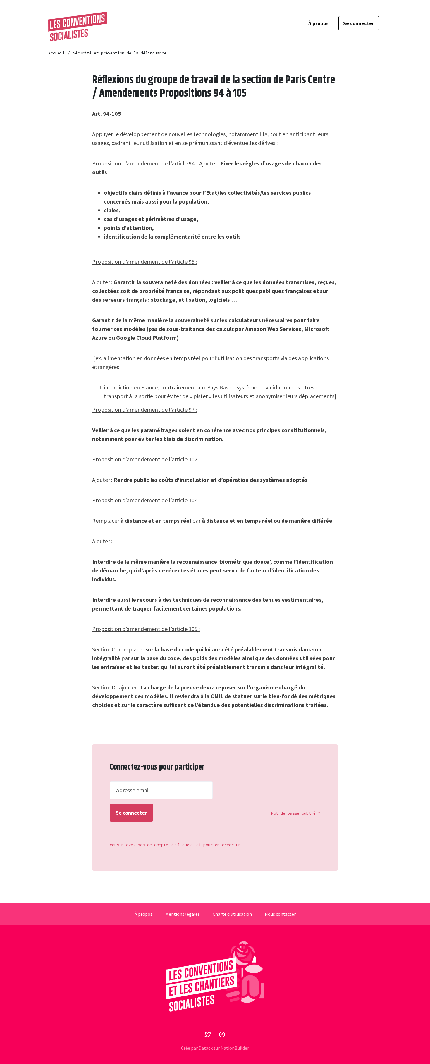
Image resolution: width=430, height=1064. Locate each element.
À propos (318, 23)
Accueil (56, 53)
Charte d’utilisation (232, 914)
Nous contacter (280, 914)
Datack (206, 1048)
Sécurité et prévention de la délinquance (119, 53)
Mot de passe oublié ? (295, 813)
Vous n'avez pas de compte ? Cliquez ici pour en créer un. (176, 844)
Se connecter (358, 23)
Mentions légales (182, 914)
